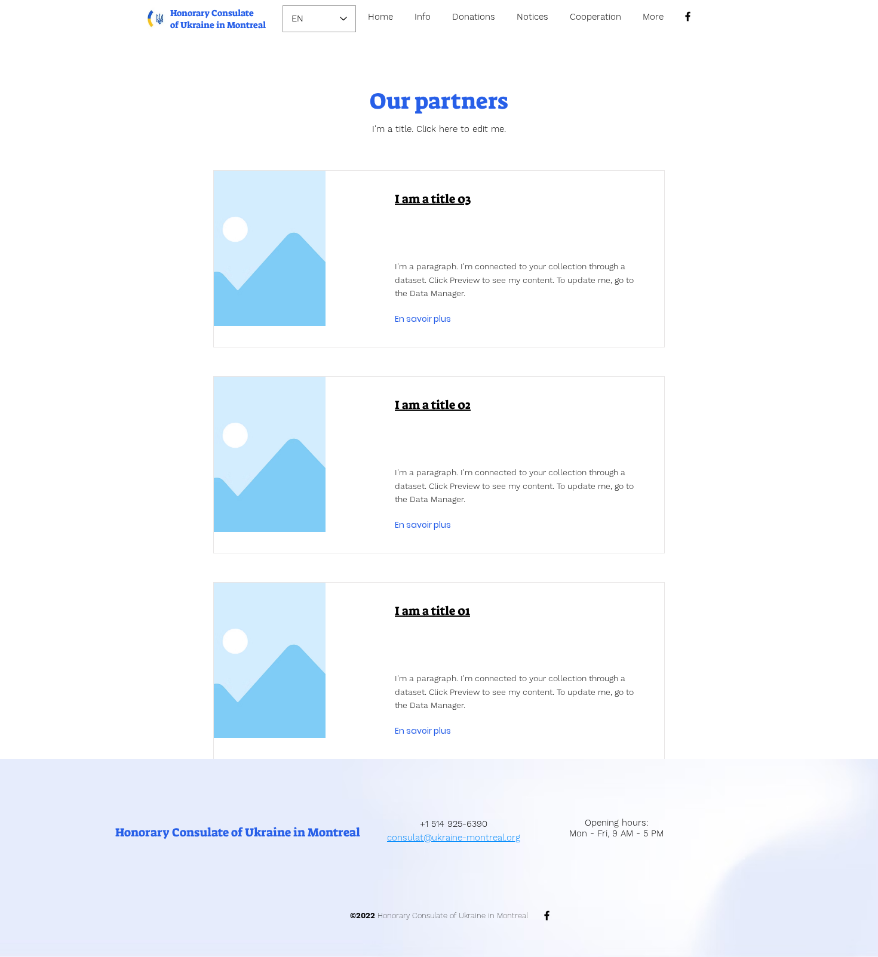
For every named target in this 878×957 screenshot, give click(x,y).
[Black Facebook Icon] (687, 16)
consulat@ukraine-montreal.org (453, 837)
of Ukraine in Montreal (218, 25)
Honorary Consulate (212, 13)
